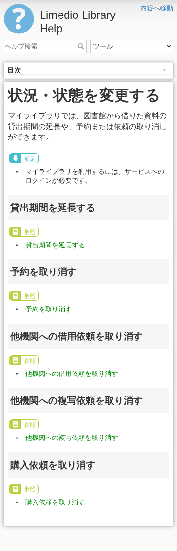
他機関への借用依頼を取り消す (71, 373)
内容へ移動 (156, 8)
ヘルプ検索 (81, 46)
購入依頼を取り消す (55, 502)
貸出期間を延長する (55, 245)
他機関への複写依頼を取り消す (71, 437)
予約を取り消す (48, 309)
